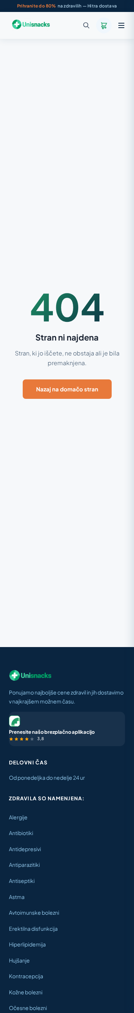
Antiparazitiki (24, 864)
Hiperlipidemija (27, 944)
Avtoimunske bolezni (34, 912)
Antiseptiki (22, 880)
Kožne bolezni (25, 992)
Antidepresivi (25, 849)
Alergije (18, 817)
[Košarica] (104, 25)
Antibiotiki (21, 832)
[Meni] (121, 25)
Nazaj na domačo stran (67, 388)
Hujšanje (19, 960)
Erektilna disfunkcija (33, 928)
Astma (17, 896)
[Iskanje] (86, 25)
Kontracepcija (26, 976)
